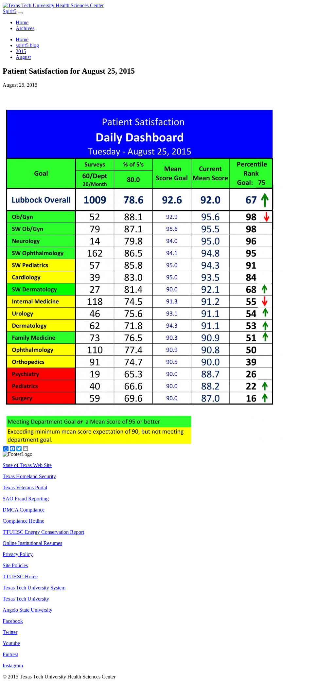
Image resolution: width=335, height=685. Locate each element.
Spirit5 (9, 11)
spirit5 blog (27, 45)
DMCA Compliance (23, 510)
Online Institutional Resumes (32, 543)
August (23, 57)
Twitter (10, 632)
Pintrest (10, 654)
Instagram (13, 665)
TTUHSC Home (20, 576)
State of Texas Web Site (27, 465)
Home (22, 22)
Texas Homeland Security (29, 476)
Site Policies (15, 565)
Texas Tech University (26, 599)
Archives (25, 28)
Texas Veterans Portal (25, 487)
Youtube (11, 643)
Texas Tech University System (34, 587)
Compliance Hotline (23, 521)
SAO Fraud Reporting (26, 498)
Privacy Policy (18, 554)
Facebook (13, 621)
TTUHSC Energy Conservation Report (43, 532)
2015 (21, 51)
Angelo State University (27, 610)
